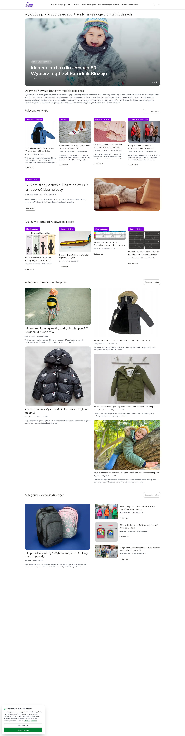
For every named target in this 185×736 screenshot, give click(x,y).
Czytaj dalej (30, 208)
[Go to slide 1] (152, 82)
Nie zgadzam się (23, 725)
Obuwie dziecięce (73, 5)
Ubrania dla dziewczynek (130, 5)
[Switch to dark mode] (158, 4)
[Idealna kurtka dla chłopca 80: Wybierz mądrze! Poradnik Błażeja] (92, 52)
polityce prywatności (30, 721)
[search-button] (154, 5)
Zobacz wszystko (152, 111)
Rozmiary (116, 5)
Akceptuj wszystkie (23, 730)
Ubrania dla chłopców (88, 5)
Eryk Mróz (34, 79)
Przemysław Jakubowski (66, 151)
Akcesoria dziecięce (105, 5)
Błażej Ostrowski (133, 258)
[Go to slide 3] (157, 82)
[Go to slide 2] (154, 82)
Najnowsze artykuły (58, 5)
